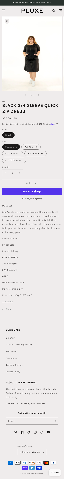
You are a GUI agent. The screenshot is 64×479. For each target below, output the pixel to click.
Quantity (6, 167)
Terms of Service (14, 365)
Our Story (10, 338)
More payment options (32, 199)
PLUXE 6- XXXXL (14, 160)
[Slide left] (25, 95)
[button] (3, 10)
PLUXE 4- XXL (12, 153)
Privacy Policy (13, 371)
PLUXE (28, 473)
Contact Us (11, 358)
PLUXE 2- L (11, 147)
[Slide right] (38, 95)
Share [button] (8, 309)
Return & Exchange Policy (19, 344)
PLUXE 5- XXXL (35, 153)
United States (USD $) (30, 452)
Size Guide (11, 351)
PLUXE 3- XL (31, 147)
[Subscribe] (54, 421)
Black (8, 135)
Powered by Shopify (37, 473)
